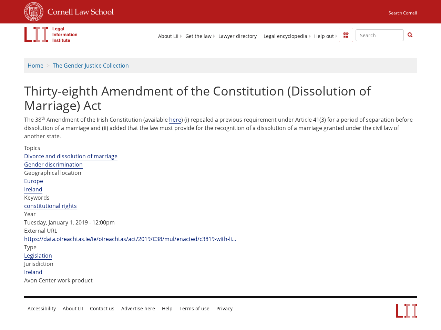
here (175, 119)
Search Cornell (403, 13)
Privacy (224, 309)
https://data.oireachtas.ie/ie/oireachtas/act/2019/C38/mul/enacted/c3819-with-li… (130, 239)
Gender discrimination (53, 164)
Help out (324, 36)
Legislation (38, 255)
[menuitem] (168, 35)
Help (167, 309)
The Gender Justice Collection (91, 65)
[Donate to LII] (346, 35)
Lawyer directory (237, 36)
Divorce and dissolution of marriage (70, 156)
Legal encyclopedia (285, 36)
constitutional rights (50, 206)
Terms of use (194, 309)
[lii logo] (51, 34)
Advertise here (138, 309)
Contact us (102, 309)
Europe (33, 181)
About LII (168, 36)
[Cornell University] (33, 10)
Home (35, 65)
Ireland (33, 189)
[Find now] (410, 35)
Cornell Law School (78, 10)
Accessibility (42, 309)
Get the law (198, 36)
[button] (410, 34)
